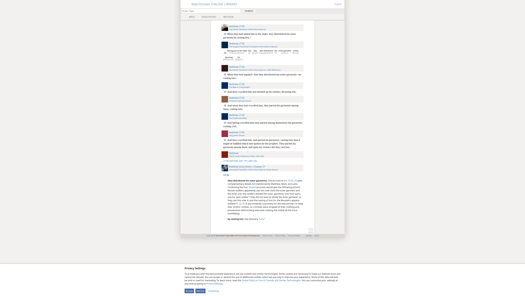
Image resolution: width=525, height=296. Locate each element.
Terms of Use (267, 236)
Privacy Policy (280, 236)
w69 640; (233, 160)
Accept (189, 290)
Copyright (210, 235)
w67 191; (243, 160)
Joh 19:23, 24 (290, 180)
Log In (316, 236)
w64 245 (252, 160)
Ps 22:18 (240, 203)
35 (225, 33)
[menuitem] (341, 11)
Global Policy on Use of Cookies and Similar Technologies (271, 280)
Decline (200, 290)
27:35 (226, 160)
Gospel (252, 187)
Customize (213, 290)
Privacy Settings (214, 283)
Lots (262, 218)
